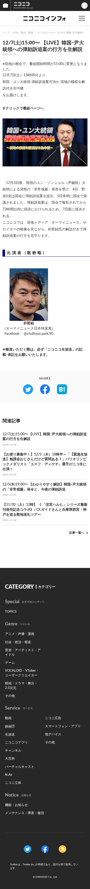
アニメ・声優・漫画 (19, 634)
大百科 (10, 758)
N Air (8, 775)
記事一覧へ (76, 532)
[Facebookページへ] (45, 849)
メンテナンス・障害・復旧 (24, 813)
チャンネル (13, 750)
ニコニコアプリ (16, 742)
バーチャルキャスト (19, 767)
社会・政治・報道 (23, 32)
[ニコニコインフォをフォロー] (27, 849)
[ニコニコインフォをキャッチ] (62, 849)
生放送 (10, 734)
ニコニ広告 (53, 718)
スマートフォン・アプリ (63, 726)
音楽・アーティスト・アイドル (23, 652)
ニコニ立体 (13, 783)
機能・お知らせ (16, 805)
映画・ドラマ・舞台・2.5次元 (21, 686)
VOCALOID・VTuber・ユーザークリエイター (22, 673)
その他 (10, 696)
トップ (6, 32)
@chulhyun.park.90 (38, 334)
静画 (8, 726)
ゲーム (10, 662)
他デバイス (53, 734)
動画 (8, 718)
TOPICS (10, 611)
